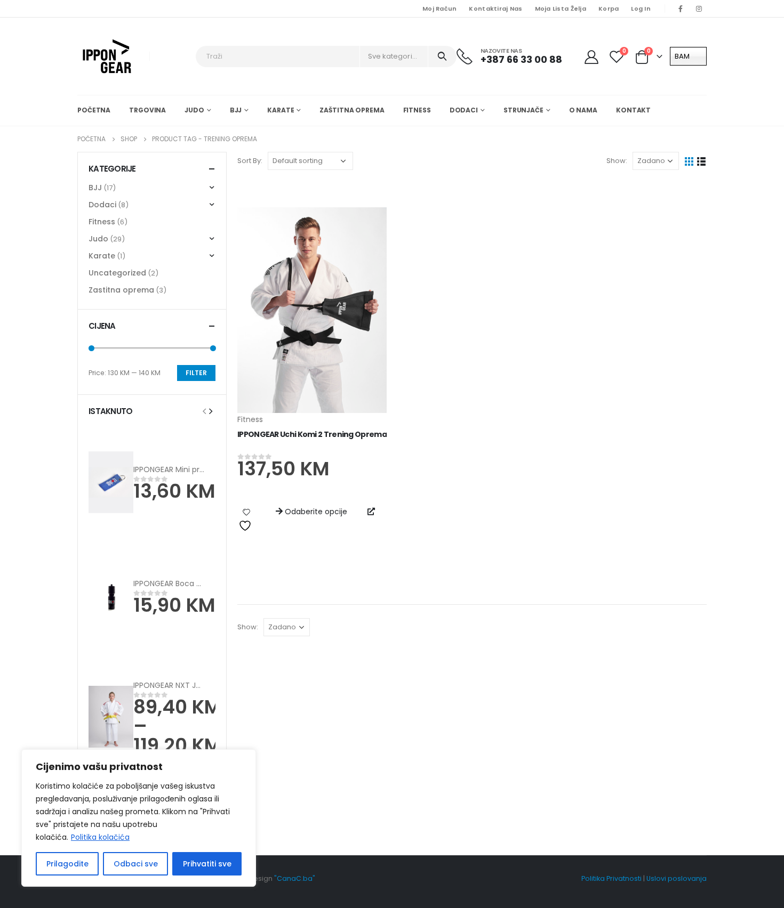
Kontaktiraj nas (495, 8)
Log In (641, 8)
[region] (138, 818)
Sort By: (249, 161)
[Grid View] (689, 161)
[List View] (702, 161)
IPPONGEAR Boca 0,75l (173, 583)
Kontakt (633, 110)
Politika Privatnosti (611, 878)
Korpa (608, 8)
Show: (616, 161)
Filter (196, 372)
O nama (583, 110)
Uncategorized (117, 272)
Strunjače (523, 110)
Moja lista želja (560, 8)
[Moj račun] (592, 56)
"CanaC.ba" (294, 878)
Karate (280, 110)
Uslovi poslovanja (676, 878)
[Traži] (442, 56)
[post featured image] (312, 310)
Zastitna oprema (121, 290)
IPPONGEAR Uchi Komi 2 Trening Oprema (312, 434)
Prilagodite (67, 863)
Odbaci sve (136, 863)
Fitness (417, 110)
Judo (194, 110)
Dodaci (464, 110)
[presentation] (204, 411)
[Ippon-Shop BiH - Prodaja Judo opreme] (107, 56)
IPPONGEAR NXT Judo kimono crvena (200, 685)
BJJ (236, 110)
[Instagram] (698, 8)
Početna (93, 110)
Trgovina (147, 110)
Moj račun (439, 8)
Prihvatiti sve (207, 863)
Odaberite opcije (316, 511)
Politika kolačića (100, 837)
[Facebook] (680, 8)
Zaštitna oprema (351, 110)
